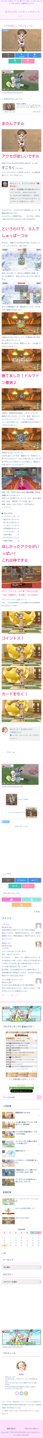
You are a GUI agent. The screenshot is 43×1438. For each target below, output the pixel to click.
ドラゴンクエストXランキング (11, 92)
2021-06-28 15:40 (7, 945)
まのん (4, 943)
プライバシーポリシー (32, 1428)
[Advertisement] (21, 849)
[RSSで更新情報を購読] (21, 905)
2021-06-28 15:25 (7, 927)
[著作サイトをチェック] (11, 899)
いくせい (6, 821)
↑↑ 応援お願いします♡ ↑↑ (20, 1079)
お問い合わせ (11, 1428)
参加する (34, 1071)
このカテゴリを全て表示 (21, 1068)
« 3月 (4, 1253)
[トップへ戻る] (40, 1435)
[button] (28, 61)
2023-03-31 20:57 (7, 982)
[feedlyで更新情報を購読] (31, 899)
